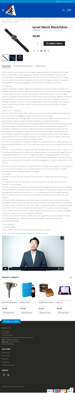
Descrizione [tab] (6, 66)
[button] (3, 10)
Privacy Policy (6, 352)
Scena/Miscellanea (7, 300)
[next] (71, 27)
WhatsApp (48, 50)
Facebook (34, 50)
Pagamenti (5, 359)
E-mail (41, 50)
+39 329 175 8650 (14, 342)
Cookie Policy (6, 356)
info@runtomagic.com (12, 340)
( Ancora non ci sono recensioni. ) (51, 30)
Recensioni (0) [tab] (40, 66)
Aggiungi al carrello (55, 43)
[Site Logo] (10, 10)
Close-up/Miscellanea (63, 300)
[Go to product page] (10, 290)
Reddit (44, 50)
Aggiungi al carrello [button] (9, 312)
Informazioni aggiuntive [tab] (23, 66)
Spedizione (5, 362)
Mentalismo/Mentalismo (45, 300)
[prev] (68, 27)
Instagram (8, 375)
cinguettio (37, 50)
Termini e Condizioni (8, 365)
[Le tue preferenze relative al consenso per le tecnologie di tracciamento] (71, 389)
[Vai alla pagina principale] (2, 20)
